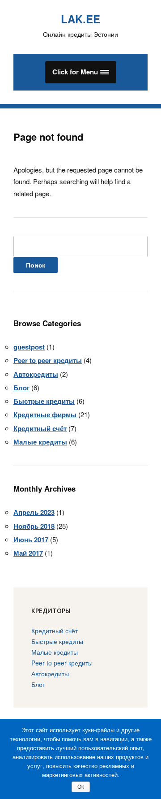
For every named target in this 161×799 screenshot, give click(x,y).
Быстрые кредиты (44, 401)
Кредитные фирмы (44, 414)
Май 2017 (28, 553)
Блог (21, 388)
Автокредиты (35, 374)
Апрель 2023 (34, 512)
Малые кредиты (40, 442)
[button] (80, 72)
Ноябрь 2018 (34, 526)
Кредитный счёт (40, 428)
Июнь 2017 (30, 539)
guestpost (29, 347)
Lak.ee (80, 18)
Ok (80, 787)
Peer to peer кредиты (47, 360)
